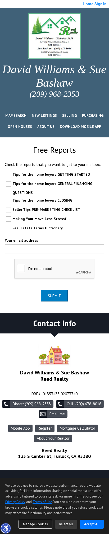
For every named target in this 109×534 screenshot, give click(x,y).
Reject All (66, 524)
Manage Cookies (35, 524)
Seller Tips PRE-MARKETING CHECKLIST (46, 209)
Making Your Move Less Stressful (41, 218)
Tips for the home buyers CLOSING (42, 200)
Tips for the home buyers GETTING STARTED (51, 174)
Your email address (21, 240)
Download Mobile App (80, 126)
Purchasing (92, 115)
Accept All (91, 524)
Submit (54, 295)
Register (45, 428)
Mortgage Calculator (77, 428)
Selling (69, 115)
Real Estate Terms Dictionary (37, 228)
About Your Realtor (53, 438)
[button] (5, 528)
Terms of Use (42, 502)
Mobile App (20, 428)
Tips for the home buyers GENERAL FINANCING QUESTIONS (52, 188)
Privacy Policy (15, 502)
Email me (57, 413)
